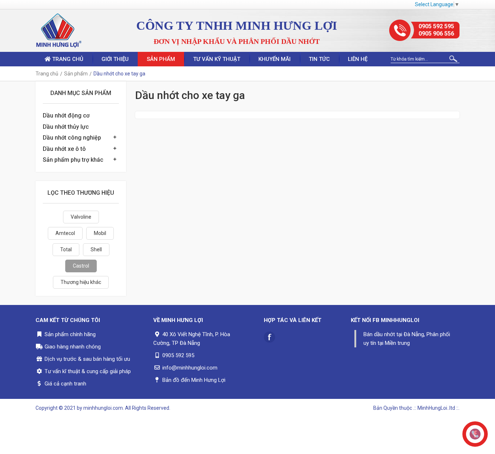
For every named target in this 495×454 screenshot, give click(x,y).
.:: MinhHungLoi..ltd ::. (436, 408)
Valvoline (81, 217)
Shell (96, 249)
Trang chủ (67, 59)
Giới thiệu (115, 59)
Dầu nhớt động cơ (66, 115)
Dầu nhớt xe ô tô (64, 148)
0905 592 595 (436, 26)
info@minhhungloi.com (189, 367)
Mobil (100, 233)
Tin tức (319, 59)
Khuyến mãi (274, 59)
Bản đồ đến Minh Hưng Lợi (193, 380)
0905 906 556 (436, 33)
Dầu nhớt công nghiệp (72, 137)
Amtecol (65, 233)
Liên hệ (357, 59)
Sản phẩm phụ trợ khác (73, 159)
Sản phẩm (161, 59)
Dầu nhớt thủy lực (66, 126)
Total (66, 249)
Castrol (81, 266)
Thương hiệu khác (81, 282)
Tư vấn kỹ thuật (216, 59)
